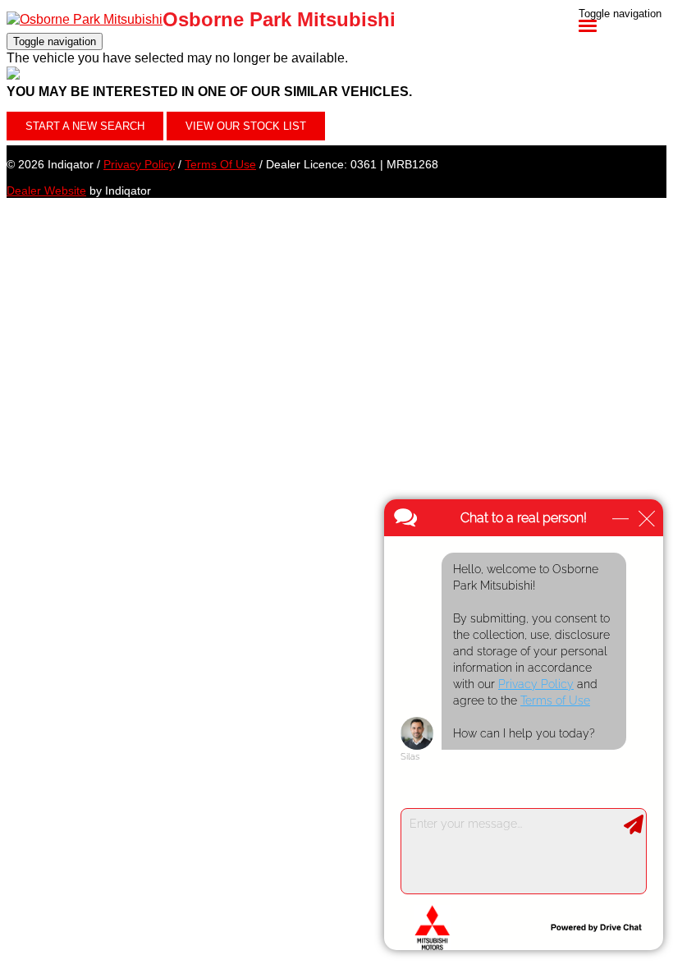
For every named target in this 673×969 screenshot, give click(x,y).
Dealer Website (46, 190)
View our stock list (245, 126)
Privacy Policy (139, 164)
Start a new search (84, 126)
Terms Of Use (220, 164)
